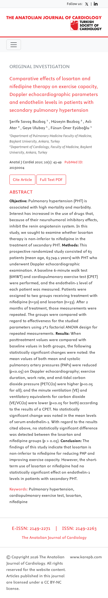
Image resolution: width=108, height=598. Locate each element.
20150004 (16, 167)
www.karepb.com (86, 557)
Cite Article (22, 179)
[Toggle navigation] (13, 44)
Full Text (51, 179)
